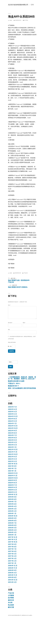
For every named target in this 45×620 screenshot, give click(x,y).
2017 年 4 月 (12, 556)
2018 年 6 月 (12, 525)
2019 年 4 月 (12, 506)
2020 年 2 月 (12, 492)
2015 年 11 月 (12, 575)
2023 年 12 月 (12, 426)
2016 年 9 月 (12, 570)
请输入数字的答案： (12, 342)
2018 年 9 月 (12, 518)
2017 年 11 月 (12, 539)
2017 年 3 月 (12, 558)
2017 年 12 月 (12, 537)
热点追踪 (11, 605)
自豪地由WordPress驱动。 (27, 615)
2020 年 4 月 (12, 487)
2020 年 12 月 (13, 473)
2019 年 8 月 (12, 499)
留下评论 (26, 20)
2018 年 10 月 (12, 516)
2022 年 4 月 (12, 459)
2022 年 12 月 (12, 449)
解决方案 (11, 607)
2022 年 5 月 (12, 456)
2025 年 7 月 (12, 407)
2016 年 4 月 (12, 573)
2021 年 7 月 (12, 468)
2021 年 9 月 (12, 466)
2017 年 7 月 (12, 549)
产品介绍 (26, 273)
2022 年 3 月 (12, 461)
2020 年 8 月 (12, 483)
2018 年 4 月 (12, 530)
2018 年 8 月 (12, 520)
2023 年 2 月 (12, 445)
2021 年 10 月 (12, 464)
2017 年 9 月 (12, 544)
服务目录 (11, 600)
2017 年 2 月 (12, 561)
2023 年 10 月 (13, 428)
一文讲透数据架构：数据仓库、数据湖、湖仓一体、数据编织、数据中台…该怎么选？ (22, 378)
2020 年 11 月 (12, 475)
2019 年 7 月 (12, 501)
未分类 (10, 602)
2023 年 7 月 (12, 435)
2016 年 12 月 (12, 565)
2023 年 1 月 (12, 447)
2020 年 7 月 (12, 485)
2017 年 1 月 (12, 563)
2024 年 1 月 (12, 423)
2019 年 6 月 (12, 504)
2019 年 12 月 (12, 494)
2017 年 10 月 (12, 542)
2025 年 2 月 (12, 414)
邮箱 (24, 322)
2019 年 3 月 (12, 509)
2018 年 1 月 (12, 535)
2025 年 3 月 (12, 411)
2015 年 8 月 (12, 577)
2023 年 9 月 (12, 430)
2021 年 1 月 (12, 471)
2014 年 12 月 (12, 580)
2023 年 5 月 (12, 440)
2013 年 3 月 (12, 582)
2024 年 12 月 (13, 416)
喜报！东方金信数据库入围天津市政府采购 (22, 388)
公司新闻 (11, 595)
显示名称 (10, 322)
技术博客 (11, 598)
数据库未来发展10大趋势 (16, 381)
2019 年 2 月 (12, 511)
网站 (9, 329)
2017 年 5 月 (12, 554)
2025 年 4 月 (12, 409)
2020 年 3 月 (12, 490)
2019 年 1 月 (12, 513)
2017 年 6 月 (12, 551)
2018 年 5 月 (12, 528)
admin (10, 20)
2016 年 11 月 (12, 568)
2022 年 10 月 (13, 454)
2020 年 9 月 (12, 480)
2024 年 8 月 (12, 419)
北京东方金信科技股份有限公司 (18, 5)
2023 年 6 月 (12, 438)
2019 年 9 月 (12, 497)
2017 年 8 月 (12, 547)
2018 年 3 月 (12, 532)
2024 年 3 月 (12, 421)
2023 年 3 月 (12, 442)
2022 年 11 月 (12, 452)
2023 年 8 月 (12, 433)
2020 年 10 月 (13, 478)
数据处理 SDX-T (13, 386)
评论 (9, 305)
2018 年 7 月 (12, 523)
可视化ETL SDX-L (14, 383)
